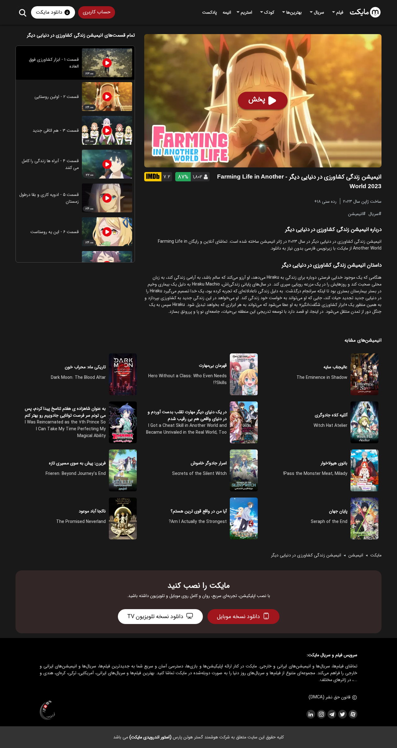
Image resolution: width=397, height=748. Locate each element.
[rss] (310, 714)
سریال (373, 213)
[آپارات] (352, 714)
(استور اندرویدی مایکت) (150, 737)
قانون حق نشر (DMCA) (329, 697)
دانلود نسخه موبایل (238, 616)
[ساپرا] (47, 710)
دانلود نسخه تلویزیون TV (155, 616)
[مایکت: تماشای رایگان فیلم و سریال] (365, 12)
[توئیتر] (342, 714)
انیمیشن (355, 213)
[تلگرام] (331, 714)
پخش (256, 99)
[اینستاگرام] (321, 714)
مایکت (375, 555)
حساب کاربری (96, 12)
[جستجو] (22, 13)
